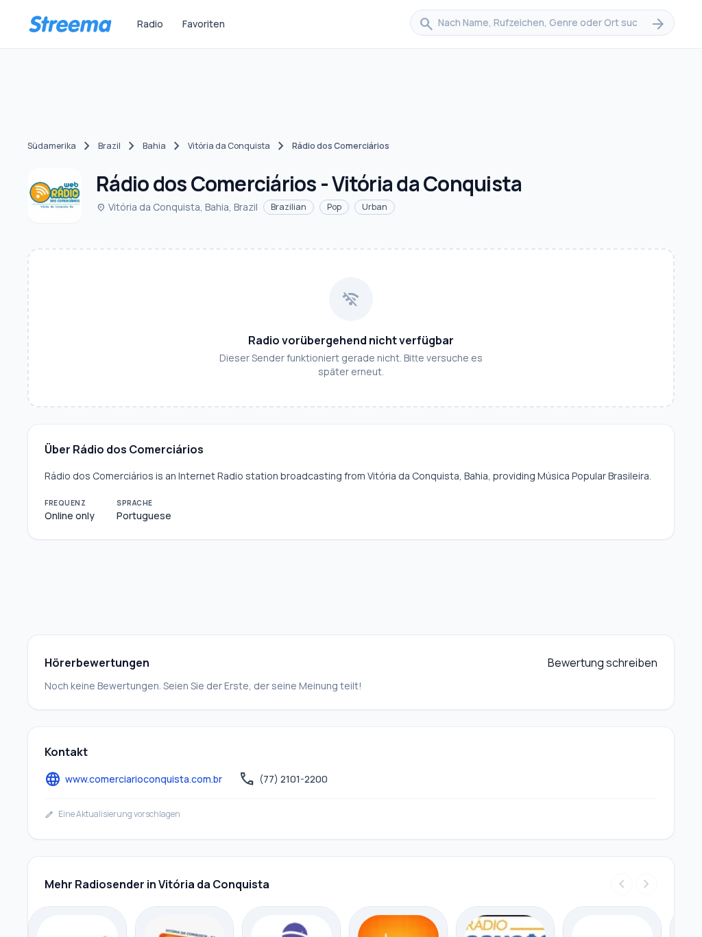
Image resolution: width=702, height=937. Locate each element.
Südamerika (51, 146)
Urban (374, 207)
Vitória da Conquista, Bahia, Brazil (177, 206)
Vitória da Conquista (229, 146)
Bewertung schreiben (602, 662)
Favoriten (203, 23)
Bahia (154, 146)
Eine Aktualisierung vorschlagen (112, 814)
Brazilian (288, 207)
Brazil (109, 146)
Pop (334, 207)
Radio (150, 23)
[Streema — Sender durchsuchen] (69, 24)
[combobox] (542, 24)
